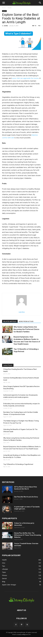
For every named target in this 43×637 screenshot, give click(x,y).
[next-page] (6, 359)
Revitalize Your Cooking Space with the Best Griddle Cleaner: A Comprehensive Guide (20, 413)
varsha (6, 25)
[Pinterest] (21, 625)
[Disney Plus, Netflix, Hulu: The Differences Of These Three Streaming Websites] (7, 535)
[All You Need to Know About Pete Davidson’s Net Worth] (7, 489)
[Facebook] (16, 625)
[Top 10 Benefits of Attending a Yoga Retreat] (7, 351)
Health (9, 8)
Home (4, 8)
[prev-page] (3, 359)
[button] (3, 3)
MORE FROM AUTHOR (26, 321)
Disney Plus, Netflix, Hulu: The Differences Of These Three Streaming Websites (27, 535)
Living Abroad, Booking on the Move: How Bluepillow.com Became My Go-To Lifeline (21, 456)
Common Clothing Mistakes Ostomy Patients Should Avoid (21, 379)
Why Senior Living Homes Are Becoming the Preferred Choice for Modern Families (26, 329)
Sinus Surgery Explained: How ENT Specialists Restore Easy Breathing (21, 387)
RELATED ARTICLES (9, 321)
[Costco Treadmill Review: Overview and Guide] (7, 546)
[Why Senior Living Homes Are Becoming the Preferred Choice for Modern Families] (7, 329)
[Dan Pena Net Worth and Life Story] (7, 499)
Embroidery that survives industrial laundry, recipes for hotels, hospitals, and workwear (21, 405)
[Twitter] (27, 625)
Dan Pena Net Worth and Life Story (26, 497)
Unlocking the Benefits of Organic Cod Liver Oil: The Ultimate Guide (20, 430)
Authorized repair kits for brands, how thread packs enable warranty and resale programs (20, 396)
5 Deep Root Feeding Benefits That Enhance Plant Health (20, 370)
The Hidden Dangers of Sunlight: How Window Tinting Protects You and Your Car (21, 422)
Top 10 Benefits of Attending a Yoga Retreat (18, 464)
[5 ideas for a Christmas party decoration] (7, 525)
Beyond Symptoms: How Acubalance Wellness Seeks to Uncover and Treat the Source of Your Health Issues (22, 448)
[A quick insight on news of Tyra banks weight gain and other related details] (7, 509)
